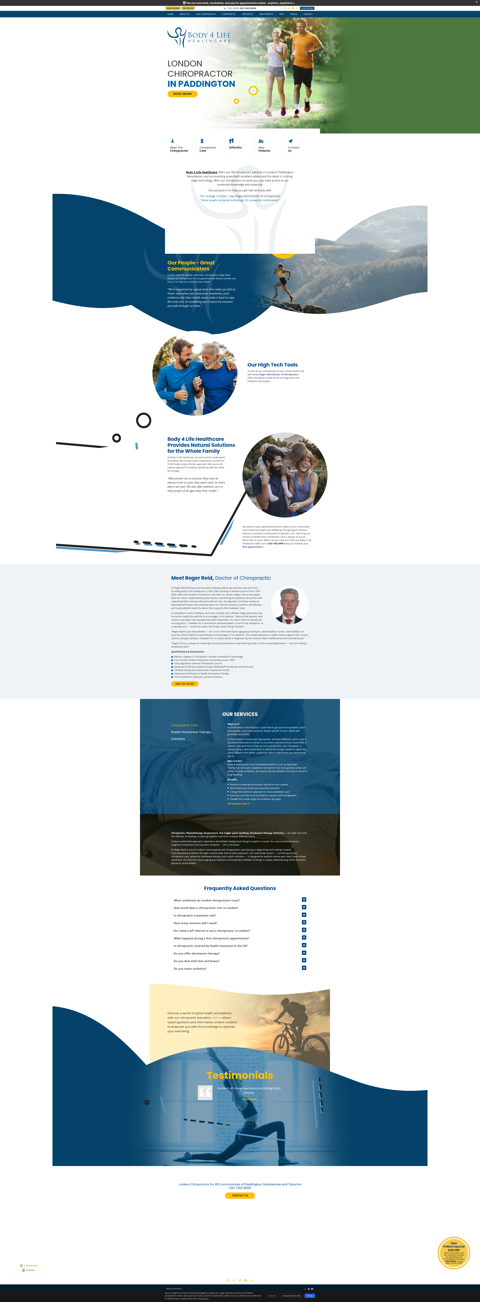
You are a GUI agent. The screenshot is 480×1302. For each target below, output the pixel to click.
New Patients (266, 14)
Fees (282, 14)
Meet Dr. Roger (185, 684)
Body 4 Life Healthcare (201, 172)
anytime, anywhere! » (240, 3)
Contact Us (240, 1195)
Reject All (272, 1296)
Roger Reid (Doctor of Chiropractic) (278, 374)
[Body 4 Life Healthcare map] (240, 1246)
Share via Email (312, 1289)
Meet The (179, 149)
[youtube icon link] (245, 1280)
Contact (308, 14)
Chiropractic (229, 14)
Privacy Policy (202, 1298)
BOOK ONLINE (173, 8)
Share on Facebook (309, 1289)
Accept (309, 1296)
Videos (293, 14)
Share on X (305, 1289)
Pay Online (188, 8)
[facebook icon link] (234, 1280)
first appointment (252, 546)
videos (216, 1018)
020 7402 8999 (248, 8)
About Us (185, 14)
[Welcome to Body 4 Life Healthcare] (199, 47)
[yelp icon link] (251, 1280)
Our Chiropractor (206, 14)
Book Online (182, 94)
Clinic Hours (307, 8)
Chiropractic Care (238, 803)
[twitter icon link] (240, 1280)
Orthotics (247, 14)
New (264, 149)
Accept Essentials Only (291, 1296)
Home (170, 14)
